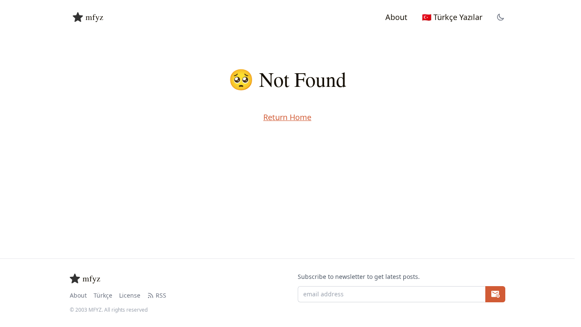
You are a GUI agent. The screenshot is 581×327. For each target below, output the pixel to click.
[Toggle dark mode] (500, 17)
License (129, 295)
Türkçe (103, 295)
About (78, 295)
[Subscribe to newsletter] (495, 294)
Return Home (287, 117)
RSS (161, 295)
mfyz (94, 17)
